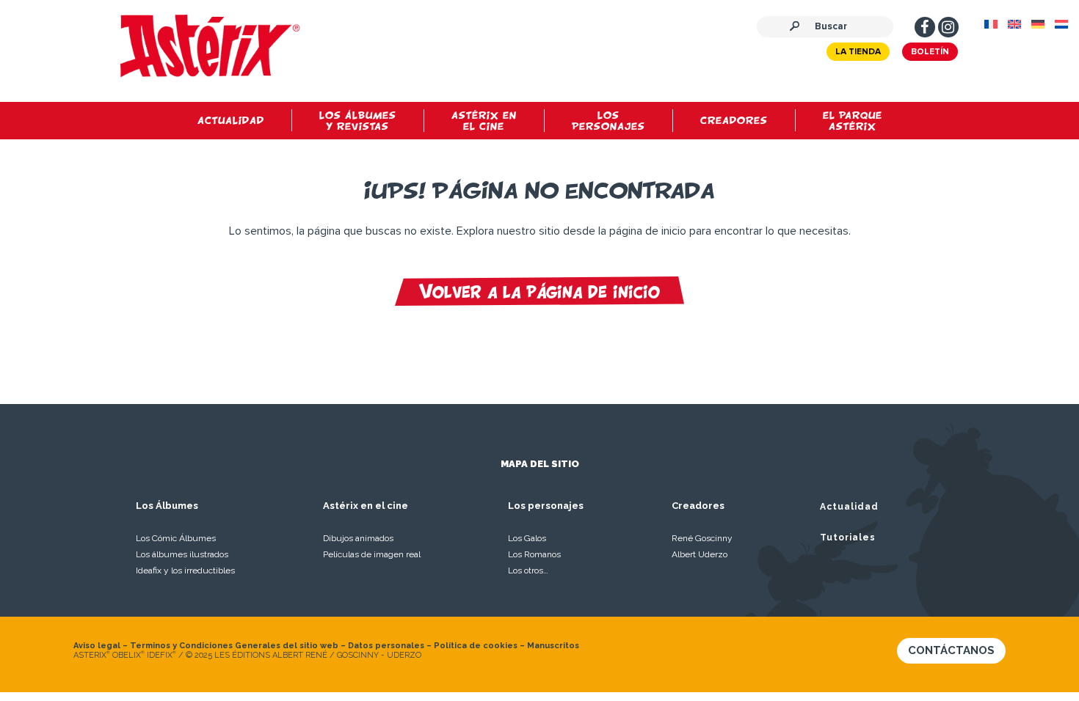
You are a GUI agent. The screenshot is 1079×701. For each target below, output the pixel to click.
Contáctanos (951, 650)
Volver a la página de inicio (539, 291)
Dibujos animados (358, 538)
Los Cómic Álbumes (176, 538)
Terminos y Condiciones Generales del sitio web (234, 645)
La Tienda (858, 52)
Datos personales (386, 645)
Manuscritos (553, 645)
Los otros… (528, 570)
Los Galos (527, 538)
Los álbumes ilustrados (182, 554)
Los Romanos (534, 554)
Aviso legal (96, 645)
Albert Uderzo (699, 554)
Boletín (930, 52)
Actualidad (849, 507)
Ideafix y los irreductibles (185, 570)
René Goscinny (702, 538)
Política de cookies (475, 645)
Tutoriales (848, 537)
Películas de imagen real (372, 554)
